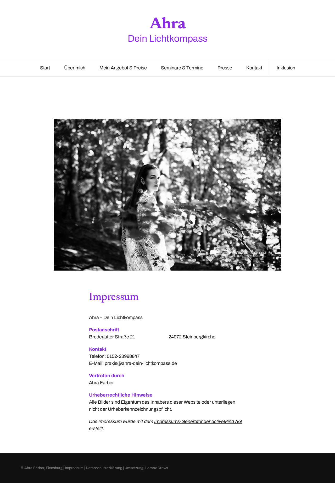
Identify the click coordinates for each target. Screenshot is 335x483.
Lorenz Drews (156, 468)
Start (45, 67)
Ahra (168, 24)
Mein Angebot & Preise (123, 67)
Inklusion (286, 67)
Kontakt (254, 67)
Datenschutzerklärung (104, 468)
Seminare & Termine (182, 67)
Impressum (74, 468)
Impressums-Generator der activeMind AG (198, 421)
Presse (224, 67)
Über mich (74, 67)
